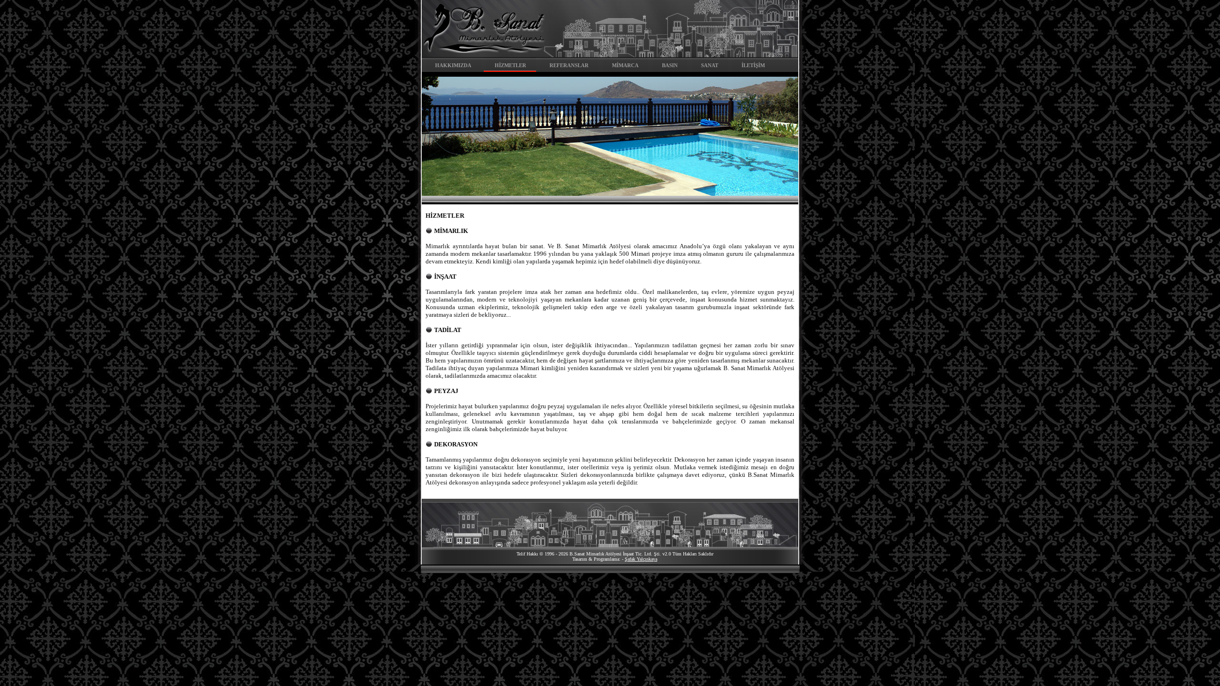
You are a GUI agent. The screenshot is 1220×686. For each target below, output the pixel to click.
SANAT (709, 65)
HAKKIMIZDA (453, 65)
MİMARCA (625, 65)
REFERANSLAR (569, 65)
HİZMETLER (510, 65)
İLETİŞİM (753, 65)
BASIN (670, 65)
